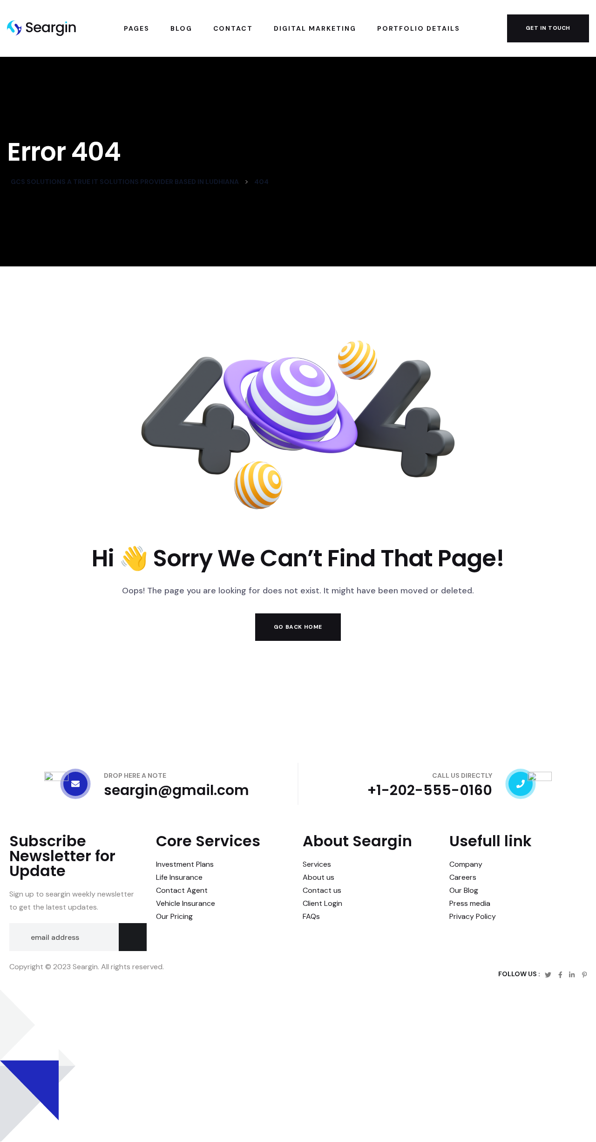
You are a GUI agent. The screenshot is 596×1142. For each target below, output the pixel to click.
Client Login (322, 903)
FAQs (311, 916)
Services (317, 864)
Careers (462, 877)
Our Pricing (174, 916)
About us (318, 877)
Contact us (322, 890)
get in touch (548, 28)
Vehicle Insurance (185, 903)
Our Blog (463, 890)
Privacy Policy (472, 916)
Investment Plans (185, 864)
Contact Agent (182, 890)
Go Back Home (298, 627)
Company (465, 864)
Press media (469, 903)
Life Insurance (179, 877)
